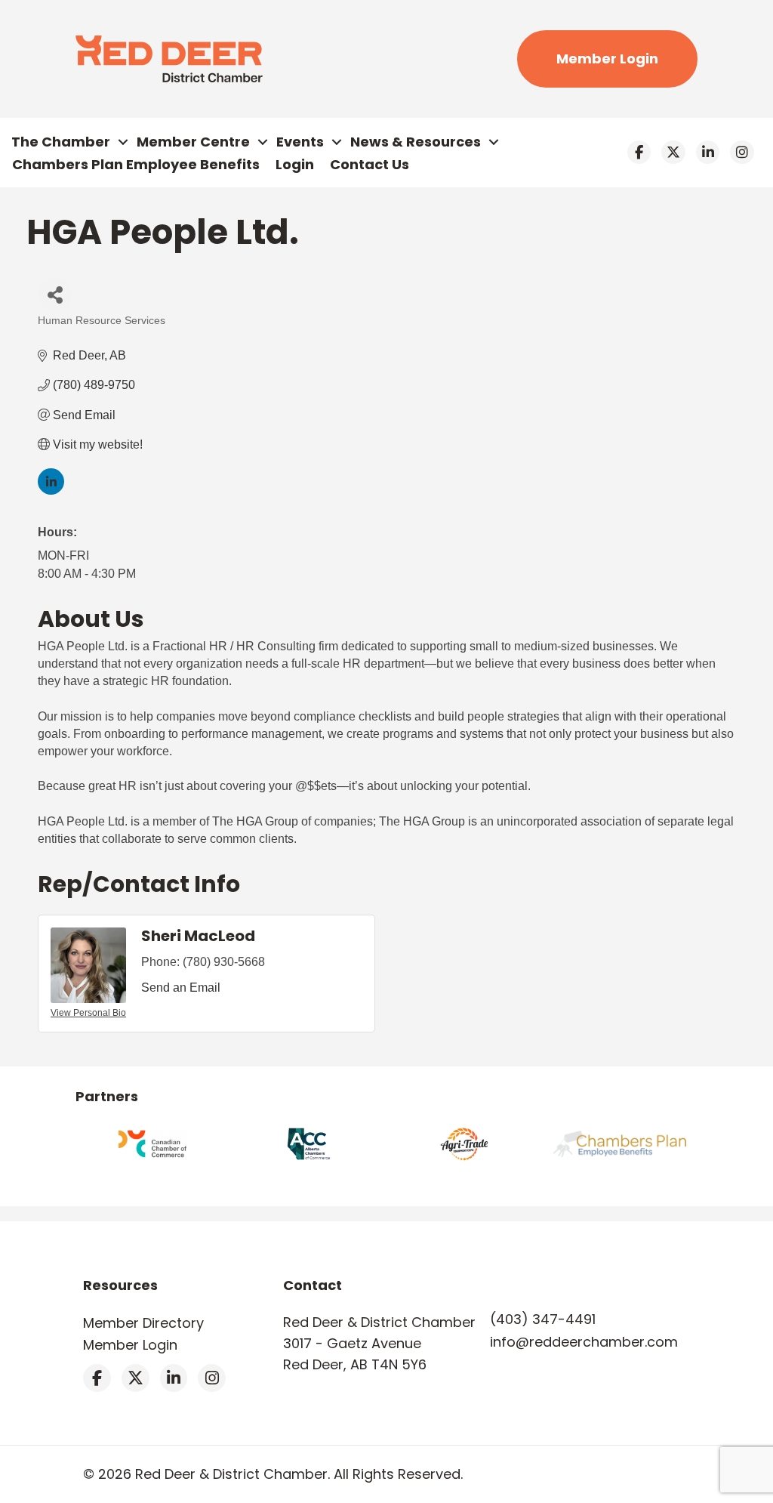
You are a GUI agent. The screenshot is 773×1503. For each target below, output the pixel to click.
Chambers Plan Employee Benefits (136, 164)
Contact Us (369, 164)
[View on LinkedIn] (51, 490)
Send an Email (180, 987)
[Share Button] (55, 294)
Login (295, 164)
